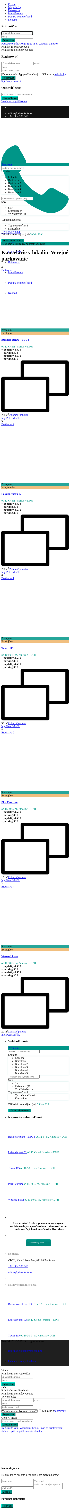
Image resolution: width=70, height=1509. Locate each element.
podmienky (60, 74)
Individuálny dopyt (36, 1242)
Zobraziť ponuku (18, 415)
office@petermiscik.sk (20, 113)
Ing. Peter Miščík (10, 418)
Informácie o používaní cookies (25, 1350)
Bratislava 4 (7, 886)
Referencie (14, 10)
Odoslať (7, 1492)
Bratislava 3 (7, 270)
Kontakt (12, 19)
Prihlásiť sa (8, 40)
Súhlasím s (54, 74)
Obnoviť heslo (9, 98)
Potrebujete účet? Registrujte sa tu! (19, 43)
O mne (11, 4)
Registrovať (8, 78)
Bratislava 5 (7, 732)
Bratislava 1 (7, 578)
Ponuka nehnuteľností (20, 16)
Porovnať (7, 1506)
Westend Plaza (9, 956)
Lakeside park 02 (11, 493)
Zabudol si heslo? (48, 43)
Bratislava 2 (7, 424)
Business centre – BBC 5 (15, 339)
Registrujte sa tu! (10, 1427)
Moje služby (14, 7)
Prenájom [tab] (7, 164)
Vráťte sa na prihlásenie (14, 101)
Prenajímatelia (15, 13)
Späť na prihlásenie (11, 81)
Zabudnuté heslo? (29, 1427)
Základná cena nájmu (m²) (15, 234)
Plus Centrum (9, 802)
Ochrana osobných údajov (22, 1361)
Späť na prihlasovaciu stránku (26, 1431)
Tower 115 (7, 648)
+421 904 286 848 (18, 116)
